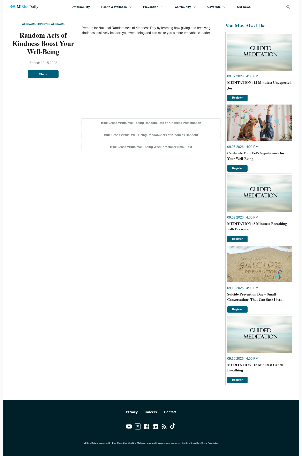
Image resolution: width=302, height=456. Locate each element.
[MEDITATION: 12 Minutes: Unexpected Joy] (259, 52)
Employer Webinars (51, 24)
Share (43, 74)
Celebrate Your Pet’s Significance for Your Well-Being (256, 155)
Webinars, (29, 24)
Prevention (150, 6)
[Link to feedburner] (164, 427)
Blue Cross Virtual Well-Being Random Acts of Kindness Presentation (151, 122)
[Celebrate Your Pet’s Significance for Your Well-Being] (259, 123)
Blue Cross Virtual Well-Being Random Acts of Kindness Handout (151, 135)
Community (183, 6)
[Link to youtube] (129, 427)
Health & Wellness (114, 6)
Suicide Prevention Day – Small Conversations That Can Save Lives (254, 296)
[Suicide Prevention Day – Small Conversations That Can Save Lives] (259, 264)
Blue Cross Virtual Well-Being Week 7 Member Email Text (151, 147)
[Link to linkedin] (155, 427)
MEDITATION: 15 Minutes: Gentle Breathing (255, 367)
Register (237, 97)
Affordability (81, 6)
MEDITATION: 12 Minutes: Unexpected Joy (259, 85)
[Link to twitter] (137, 427)
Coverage (214, 6)
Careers (151, 412)
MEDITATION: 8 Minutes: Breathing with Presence (257, 226)
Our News (244, 6)
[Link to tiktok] (173, 427)
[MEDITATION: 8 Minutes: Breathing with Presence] (259, 193)
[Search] (288, 7)
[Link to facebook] (146, 427)
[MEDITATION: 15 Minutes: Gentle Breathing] (259, 334)
